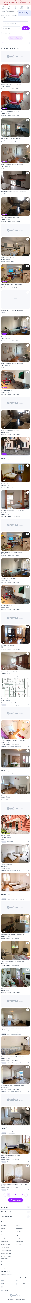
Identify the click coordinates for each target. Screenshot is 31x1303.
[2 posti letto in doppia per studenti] (15, 476)
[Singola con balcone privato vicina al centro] (15, 692)
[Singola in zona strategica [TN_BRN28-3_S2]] (15, 1149)
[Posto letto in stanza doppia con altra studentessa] (15, 183)
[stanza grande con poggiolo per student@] (15, 130)
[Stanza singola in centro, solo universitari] (15, 788)
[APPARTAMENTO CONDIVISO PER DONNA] (15, 302)
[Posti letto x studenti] (15, 980)
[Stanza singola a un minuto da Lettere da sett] (15, 1050)
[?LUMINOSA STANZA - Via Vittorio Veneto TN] (15, 954)
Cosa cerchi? (4, 20)
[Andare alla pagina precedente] (5, 1195)
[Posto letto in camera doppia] (15, 637)
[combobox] (16, 23)
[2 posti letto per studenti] (15, 383)
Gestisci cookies (5, 1244)
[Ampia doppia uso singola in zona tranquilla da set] (15, 1021)
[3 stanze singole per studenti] (15, 250)
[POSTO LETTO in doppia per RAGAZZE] (15, 77)
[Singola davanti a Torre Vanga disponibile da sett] (15, 733)
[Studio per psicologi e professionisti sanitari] (15, 157)
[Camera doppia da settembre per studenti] (15, 276)
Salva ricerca (6, 43)
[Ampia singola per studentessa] (15, 761)
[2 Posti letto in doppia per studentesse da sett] (15, 1078)
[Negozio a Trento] (15, 829)
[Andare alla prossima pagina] (26, 1195)
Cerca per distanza (15, 38)
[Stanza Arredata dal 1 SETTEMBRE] (15, 664)
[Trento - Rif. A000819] (15, 857)
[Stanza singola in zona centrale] (15, 1120)
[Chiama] (29, 705)
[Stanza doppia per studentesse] (15, 329)
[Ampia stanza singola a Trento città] (15, 449)
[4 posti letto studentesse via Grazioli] (15, 210)
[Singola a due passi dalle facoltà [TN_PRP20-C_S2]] (15, 1177)
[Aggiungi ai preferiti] (27, 66)
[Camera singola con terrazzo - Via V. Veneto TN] (15, 927)
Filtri (25, 28)
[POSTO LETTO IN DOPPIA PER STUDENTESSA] (15, 886)
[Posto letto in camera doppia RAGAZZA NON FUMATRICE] (15, 504)
